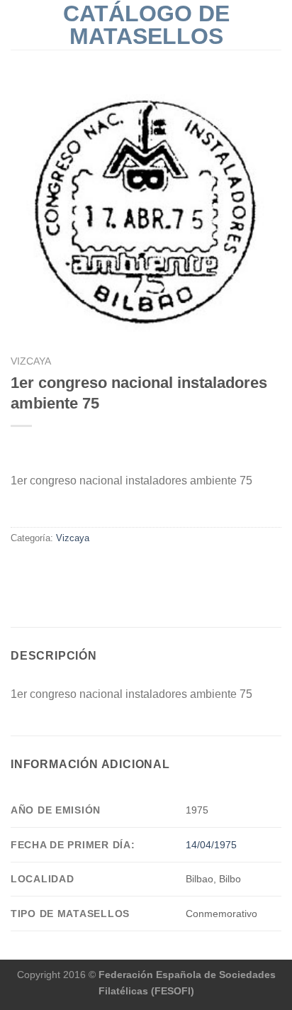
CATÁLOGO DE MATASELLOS (146, 25)
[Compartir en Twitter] (37, 568)
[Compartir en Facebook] (19, 568)
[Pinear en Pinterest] (71, 568)
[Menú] (19, 24)
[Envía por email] (54, 568)
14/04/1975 (211, 844)
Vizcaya (31, 361)
